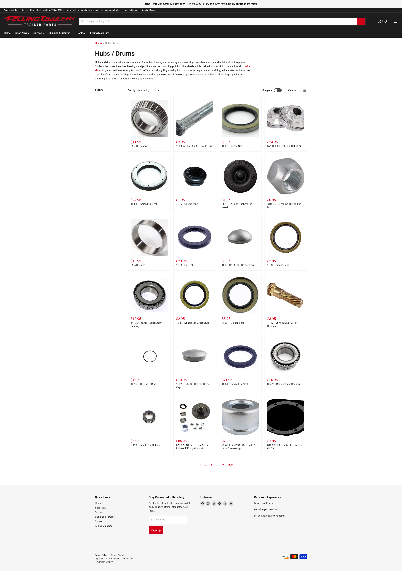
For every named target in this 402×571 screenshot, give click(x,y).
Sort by (132, 90)
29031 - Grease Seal (233, 322)
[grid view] (300, 90)
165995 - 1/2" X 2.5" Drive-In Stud (194, 146)
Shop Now (21, 33)
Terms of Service (118, 555)
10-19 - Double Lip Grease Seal (193, 322)
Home (7, 33)
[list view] (305, 90)
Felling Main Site (99, 33)
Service (38, 33)
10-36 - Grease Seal (232, 146)
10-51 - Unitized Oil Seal (235, 384)
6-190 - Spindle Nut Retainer (146, 445)
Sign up (156, 530)
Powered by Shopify (104, 562)
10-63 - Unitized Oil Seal (144, 204)
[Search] (361, 21)
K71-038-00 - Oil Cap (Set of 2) (284, 146)
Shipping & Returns (60, 33)
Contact (81, 33)
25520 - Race (138, 265)
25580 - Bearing (139, 146)
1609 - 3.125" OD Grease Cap (238, 265)
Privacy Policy (101, 555)
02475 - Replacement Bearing (283, 384)
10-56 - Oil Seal (184, 265)
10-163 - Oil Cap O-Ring (143, 384)
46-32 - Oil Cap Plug (187, 204)
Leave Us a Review (264, 503)
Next (231, 464)
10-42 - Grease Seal (278, 265)
